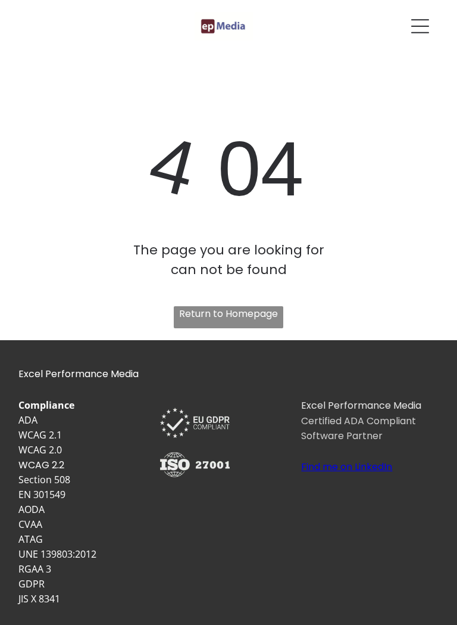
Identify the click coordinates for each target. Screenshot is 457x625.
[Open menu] (420, 26)
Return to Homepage (228, 314)
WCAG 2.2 (41, 465)
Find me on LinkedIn (346, 467)
